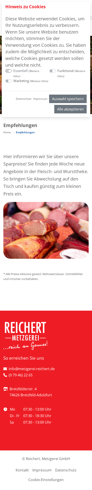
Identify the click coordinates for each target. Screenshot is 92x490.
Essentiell (26, 73)
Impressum (40, 99)
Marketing (30, 80)
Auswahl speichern (68, 98)
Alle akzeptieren (70, 109)
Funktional (71, 73)
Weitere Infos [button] (39, 81)
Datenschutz (23, 99)
